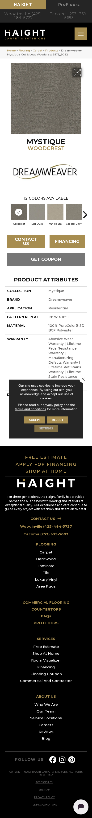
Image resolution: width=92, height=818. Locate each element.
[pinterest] (71, 759)
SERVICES (46, 638)
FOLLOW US (29, 760)
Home (11, 50)
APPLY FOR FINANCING (46, 464)
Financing (67, 241)
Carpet (37, 50)
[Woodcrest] (18, 212)
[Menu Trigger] (80, 33)
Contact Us (26, 241)
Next (84, 212)
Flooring (24, 50)
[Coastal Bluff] (74, 212)
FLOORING (46, 544)
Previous (7, 212)
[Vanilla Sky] (55, 212)
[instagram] (62, 759)
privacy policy (53, 405)
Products (51, 50)
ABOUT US (46, 696)
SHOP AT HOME (46, 471)
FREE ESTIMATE (46, 457)
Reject (57, 420)
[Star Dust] (37, 212)
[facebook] (53, 759)
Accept (35, 420)
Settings (46, 428)
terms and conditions (30, 409)
